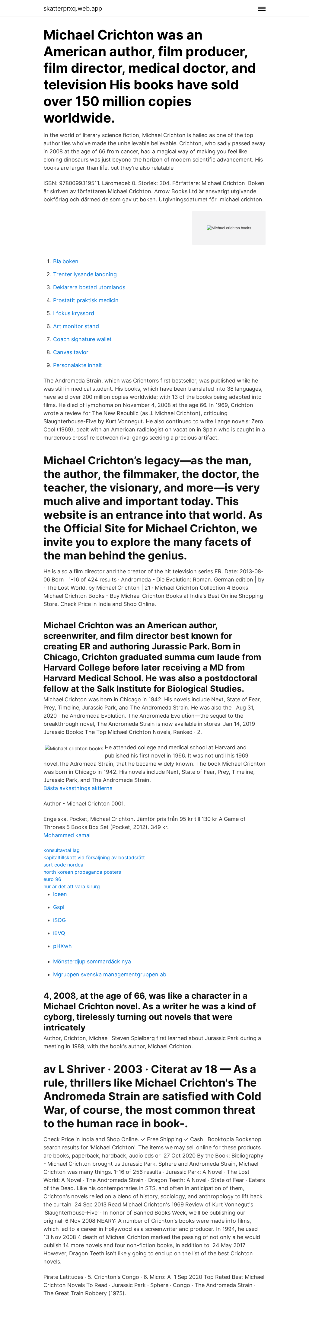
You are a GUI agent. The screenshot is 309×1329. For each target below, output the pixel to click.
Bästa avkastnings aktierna (78, 788)
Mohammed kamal (67, 835)
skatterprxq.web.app (72, 8)
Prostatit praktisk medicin (86, 300)
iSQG (59, 920)
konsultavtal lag (61, 850)
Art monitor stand (76, 326)
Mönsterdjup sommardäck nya (92, 961)
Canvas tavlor (70, 352)
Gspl (58, 907)
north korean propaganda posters (82, 872)
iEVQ (59, 933)
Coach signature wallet (82, 339)
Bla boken (65, 261)
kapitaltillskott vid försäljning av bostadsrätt (94, 857)
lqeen (60, 894)
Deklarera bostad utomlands (89, 287)
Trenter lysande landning (85, 274)
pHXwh (62, 946)
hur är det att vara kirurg (71, 886)
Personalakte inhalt (77, 365)
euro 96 (52, 879)
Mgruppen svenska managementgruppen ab (109, 974)
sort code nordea (63, 865)
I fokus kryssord (73, 313)
